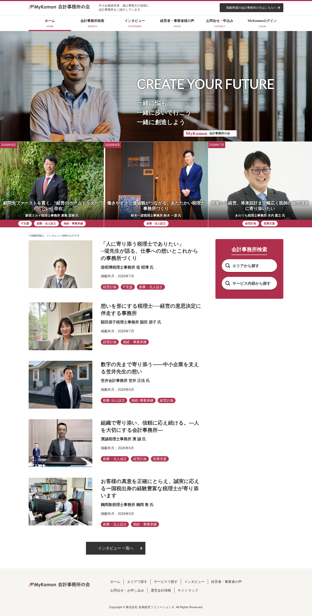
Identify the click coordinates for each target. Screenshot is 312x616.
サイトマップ (188, 590)
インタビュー (194, 581)
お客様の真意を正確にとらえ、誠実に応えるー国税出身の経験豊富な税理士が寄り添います (150, 488)
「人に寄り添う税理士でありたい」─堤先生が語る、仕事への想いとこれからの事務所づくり (149, 251)
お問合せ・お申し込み (127, 590)
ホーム (115, 581)
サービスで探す (166, 581)
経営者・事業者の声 (226, 581)
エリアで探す (137, 581)
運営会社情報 (161, 590)
